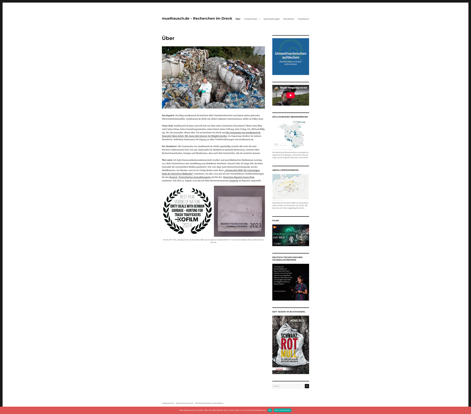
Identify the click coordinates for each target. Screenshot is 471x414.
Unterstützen (250, 19)
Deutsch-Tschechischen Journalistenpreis (189, 177)
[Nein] (468, 410)
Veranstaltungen (271, 19)
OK (270, 410)
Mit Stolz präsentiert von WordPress (209, 403)
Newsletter (288, 19)
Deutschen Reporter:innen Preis (238, 177)
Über (238, 19)
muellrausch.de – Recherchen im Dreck (197, 18)
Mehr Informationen (283, 410)
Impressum (303, 19)
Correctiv (233, 180)
